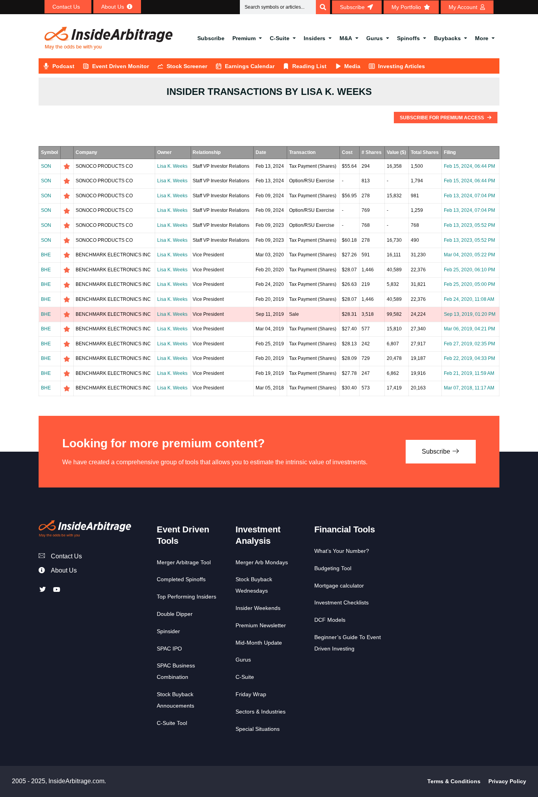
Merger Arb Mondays (262, 562)
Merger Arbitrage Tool (184, 562)
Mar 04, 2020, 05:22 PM (469, 255)
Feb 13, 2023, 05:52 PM (469, 225)
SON (46, 166)
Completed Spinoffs (181, 579)
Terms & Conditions (453, 781)
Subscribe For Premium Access (442, 117)
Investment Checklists (341, 602)
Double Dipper (175, 614)
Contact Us (66, 556)
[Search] (323, 7)
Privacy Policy (507, 781)
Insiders (314, 38)
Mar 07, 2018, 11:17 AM (469, 388)
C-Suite (279, 38)
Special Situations (258, 729)
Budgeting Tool (332, 568)
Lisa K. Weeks (172, 166)
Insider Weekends (258, 608)
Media (352, 66)
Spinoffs (408, 38)
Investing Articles (401, 66)
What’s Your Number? (341, 551)
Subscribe (210, 38)
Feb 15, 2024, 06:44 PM (469, 166)
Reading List (309, 66)
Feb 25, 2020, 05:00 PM (469, 284)
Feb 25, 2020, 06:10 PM (469, 269)
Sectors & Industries (261, 711)
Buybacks (447, 38)
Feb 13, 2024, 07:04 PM (469, 195)
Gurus (374, 38)
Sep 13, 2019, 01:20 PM (469, 314)
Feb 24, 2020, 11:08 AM (469, 299)
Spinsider (168, 631)
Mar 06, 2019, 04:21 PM (469, 329)
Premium (244, 38)
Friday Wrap (251, 694)
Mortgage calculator (339, 585)
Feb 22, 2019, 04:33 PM (469, 358)
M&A (345, 38)
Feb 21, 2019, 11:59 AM (469, 373)
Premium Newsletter (261, 625)
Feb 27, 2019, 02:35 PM (469, 344)
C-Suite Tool (172, 723)
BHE (46, 255)
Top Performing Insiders (186, 596)
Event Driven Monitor (120, 66)
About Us (64, 570)
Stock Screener (187, 66)
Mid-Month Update (259, 642)
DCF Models (329, 620)
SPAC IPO (169, 648)
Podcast (63, 66)
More (481, 38)
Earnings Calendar (250, 66)
